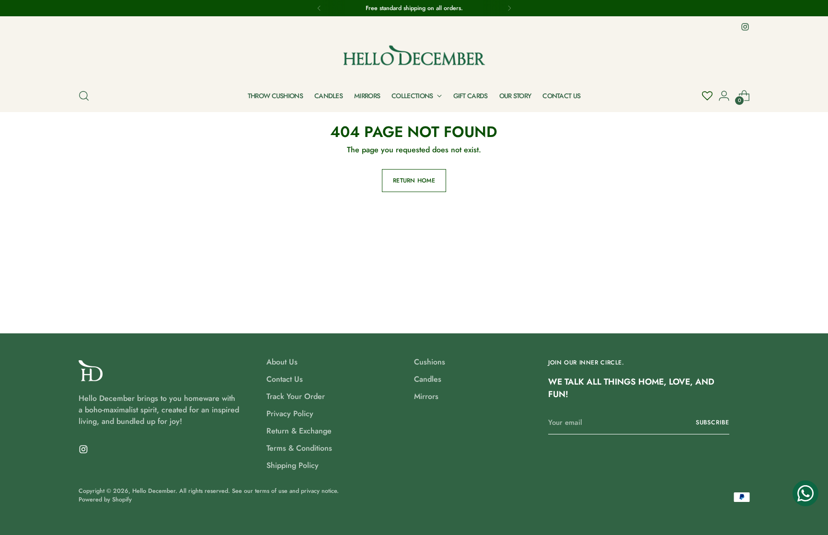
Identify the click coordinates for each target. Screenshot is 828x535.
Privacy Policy (289, 413)
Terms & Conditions (299, 448)
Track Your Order (295, 396)
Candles (427, 379)
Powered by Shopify (105, 499)
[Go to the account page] (724, 95)
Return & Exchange (299, 430)
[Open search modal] (83, 95)
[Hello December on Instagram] (745, 27)
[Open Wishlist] (707, 96)
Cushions (429, 361)
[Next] (509, 8)
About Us (282, 361)
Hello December (153, 491)
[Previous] (319, 8)
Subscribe (712, 422)
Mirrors (426, 396)
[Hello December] (414, 57)
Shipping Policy (292, 465)
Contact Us (284, 379)
